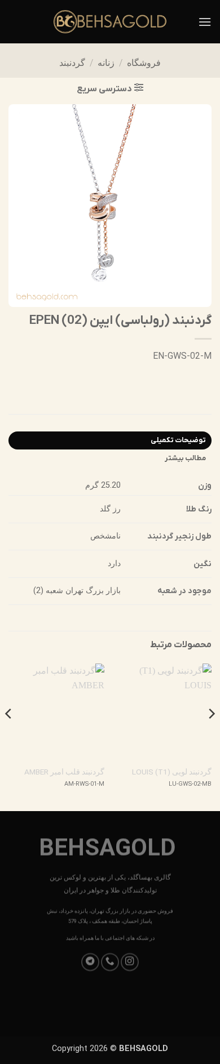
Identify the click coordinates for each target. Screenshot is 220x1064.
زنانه (106, 62)
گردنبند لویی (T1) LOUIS (172, 771)
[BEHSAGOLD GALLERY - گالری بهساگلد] (110, 21)
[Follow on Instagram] (130, 962)
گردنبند (72, 62)
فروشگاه (144, 62)
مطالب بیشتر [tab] (185, 458)
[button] (205, 21)
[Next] (9, 735)
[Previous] (211, 735)
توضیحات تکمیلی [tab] (178, 440)
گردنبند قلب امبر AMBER (64, 771)
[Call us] (110, 962)
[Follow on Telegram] (90, 962)
